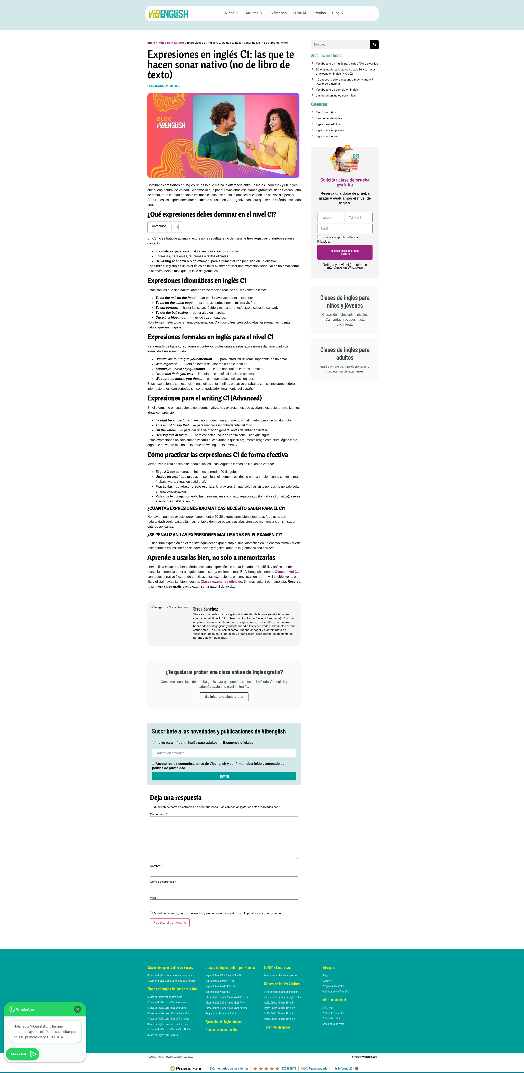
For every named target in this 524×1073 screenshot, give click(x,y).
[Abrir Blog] (342, 13)
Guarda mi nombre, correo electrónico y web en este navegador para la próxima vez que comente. (218, 913)
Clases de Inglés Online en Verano (170, 967)
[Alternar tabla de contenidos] (173, 227)
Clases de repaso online (222, 1029)
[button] (77, 1009)
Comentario (158, 814)
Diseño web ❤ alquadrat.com (364, 1056)
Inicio (151, 42)
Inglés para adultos (171, 42)
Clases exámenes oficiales (221, 581)
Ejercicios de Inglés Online (224, 1021)
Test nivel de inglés (277, 1027)
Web (153, 897)
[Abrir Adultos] (261, 13)
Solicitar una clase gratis (224, 696)
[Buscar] (374, 44)
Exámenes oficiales (238, 742)
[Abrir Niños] (237, 13)
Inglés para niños (169, 742)
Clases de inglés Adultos (282, 983)
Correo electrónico (163, 881)
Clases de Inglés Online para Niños (172, 988)
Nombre (156, 865)
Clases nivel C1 (287, 571)
